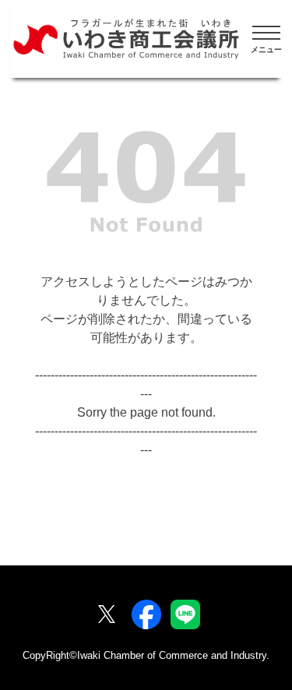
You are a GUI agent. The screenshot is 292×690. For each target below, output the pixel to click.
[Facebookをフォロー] (146, 614)
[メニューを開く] (266, 39)
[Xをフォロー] (106, 614)
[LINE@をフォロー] (185, 614)
